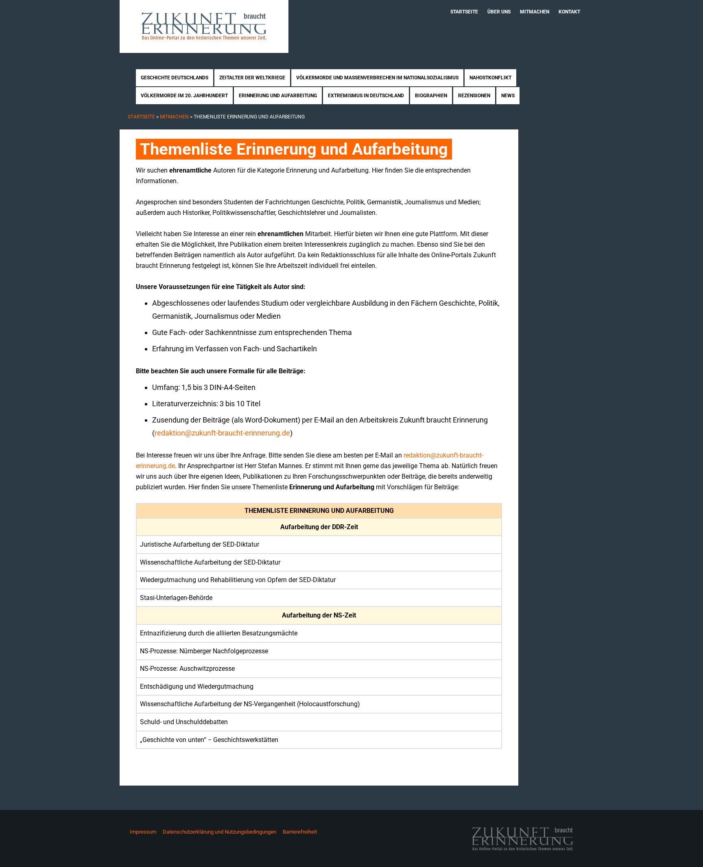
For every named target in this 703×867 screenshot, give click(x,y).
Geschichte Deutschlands (174, 78)
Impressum (143, 832)
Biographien (431, 96)
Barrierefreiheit (300, 832)
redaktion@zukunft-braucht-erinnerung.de (222, 433)
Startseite (464, 12)
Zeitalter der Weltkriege (252, 78)
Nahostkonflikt (490, 78)
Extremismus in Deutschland (366, 96)
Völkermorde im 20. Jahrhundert (184, 96)
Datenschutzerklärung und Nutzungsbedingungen (219, 832)
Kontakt (569, 12)
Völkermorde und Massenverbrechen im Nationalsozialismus (377, 78)
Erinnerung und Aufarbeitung (278, 96)
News (508, 96)
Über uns (499, 12)
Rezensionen (474, 96)
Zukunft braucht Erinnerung (204, 26)
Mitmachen (534, 12)
